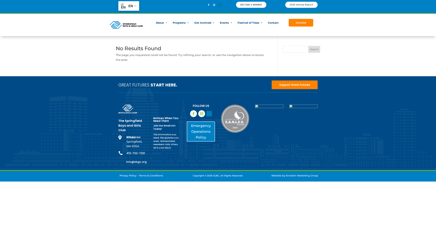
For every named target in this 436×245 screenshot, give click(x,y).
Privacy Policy (128, 175)
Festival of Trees (248, 22)
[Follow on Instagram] (214, 5)
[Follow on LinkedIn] (219, 5)
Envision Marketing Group (302, 175)
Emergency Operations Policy (201, 131)
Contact (273, 22)
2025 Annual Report (301, 4)
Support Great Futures (294, 85)
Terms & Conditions (151, 175)
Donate (301, 23)
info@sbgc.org (136, 162)
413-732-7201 (135, 153)
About (160, 22)
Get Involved (202, 22)
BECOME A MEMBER (251, 4)
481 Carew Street (133, 137)
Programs (179, 22)
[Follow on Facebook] (209, 5)
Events (224, 22)
